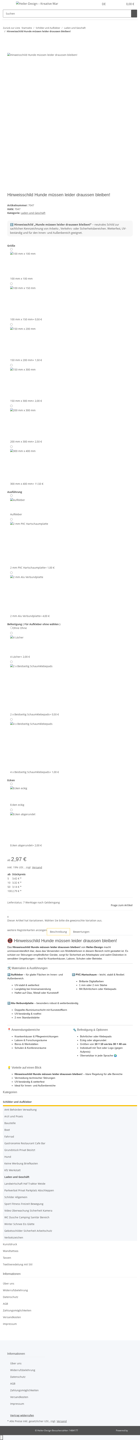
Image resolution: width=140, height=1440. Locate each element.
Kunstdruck (10, 1244)
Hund (7, 1156)
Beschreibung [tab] (58, 931)
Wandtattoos (10, 1251)
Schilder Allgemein (15, 1197)
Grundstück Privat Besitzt (19, 1150)
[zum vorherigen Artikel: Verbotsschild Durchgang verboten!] (6, 39)
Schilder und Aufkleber (17, 1102)
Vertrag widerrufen (22, 1415)
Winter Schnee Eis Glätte (19, 1224)
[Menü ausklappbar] (7, 4)
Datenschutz (10, 1297)
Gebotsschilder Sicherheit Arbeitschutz (28, 1230)
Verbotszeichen (13, 1237)
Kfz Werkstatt (12, 1170)
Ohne (20, 628)
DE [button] (104, 4)
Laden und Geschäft (33, 213)
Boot (7, 1130)
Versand (37, 867)
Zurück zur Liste (11, 27)
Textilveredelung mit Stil (17, 1264)
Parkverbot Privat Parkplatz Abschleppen (29, 1190)
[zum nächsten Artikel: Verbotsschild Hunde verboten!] (12, 39)
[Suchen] (134, 13)
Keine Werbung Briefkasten (21, 1163)
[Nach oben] (1, 1437)
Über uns (8, 1283)
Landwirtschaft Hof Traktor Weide (24, 1183)
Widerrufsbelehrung (15, 1290)
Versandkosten (12, 1317)
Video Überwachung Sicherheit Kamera (28, 1210)
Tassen (7, 1257)
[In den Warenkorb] (10, 51)
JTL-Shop (132, 1430)
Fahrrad (9, 1136)
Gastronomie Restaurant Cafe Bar (24, 1143)
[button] (114, 4)
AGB (5, 1303)
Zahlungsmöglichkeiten (17, 1310)
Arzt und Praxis (13, 1116)
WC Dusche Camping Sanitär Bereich (26, 1217)
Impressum (10, 1324)
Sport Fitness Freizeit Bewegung (23, 1204)
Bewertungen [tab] (81, 931)
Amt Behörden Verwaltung (20, 1109)
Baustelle (10, 1123)
